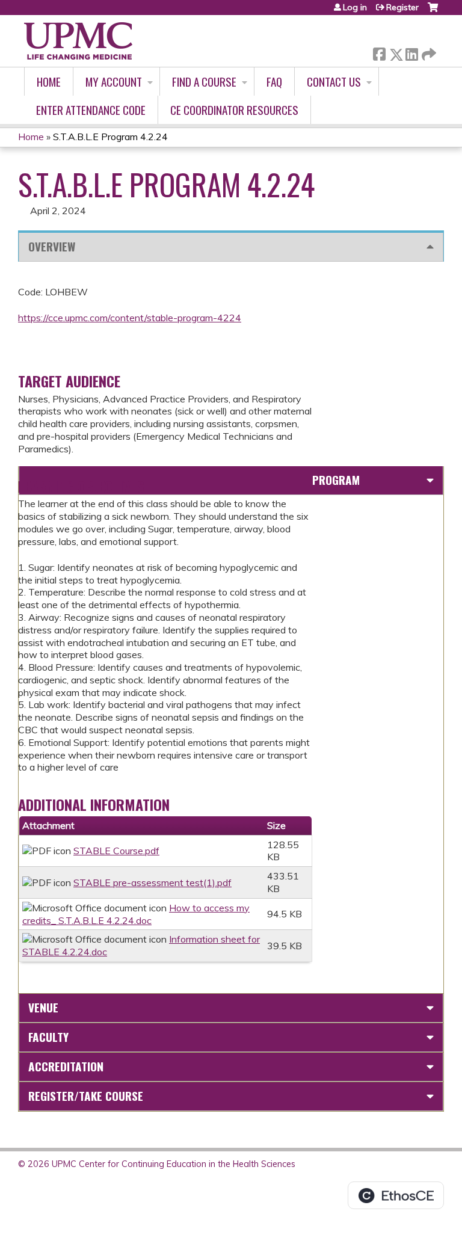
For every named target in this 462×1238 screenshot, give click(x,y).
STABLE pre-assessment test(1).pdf (152, 882)
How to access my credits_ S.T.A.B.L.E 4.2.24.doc (136, 914)
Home (49, 81)
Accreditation (65, 1066)
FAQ (274, 81)
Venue (43, 1007)
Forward (428, 51)
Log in (355, 7)
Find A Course (204, 81)
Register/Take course (85, 1095)
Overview (51, 246)
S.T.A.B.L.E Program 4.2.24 (110, 137)
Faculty (48, 1037)
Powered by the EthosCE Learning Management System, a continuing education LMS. (396, 1195)
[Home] (78, 41)
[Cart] (433, 11)
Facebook (379, 52)
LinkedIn (411, 52)
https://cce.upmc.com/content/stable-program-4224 (129, 318)
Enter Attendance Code (91, 110)
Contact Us (334, 81)
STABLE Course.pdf (116, 851)
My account (113, 81)
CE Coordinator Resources (234, 110)
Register (402, 7)
